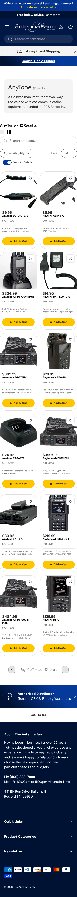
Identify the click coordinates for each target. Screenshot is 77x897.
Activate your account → (38, 7)
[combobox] (38, 39)
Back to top (38, 715)
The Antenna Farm (24, 887)
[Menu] (6, 26)
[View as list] (2, 132)
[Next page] (65, 669)
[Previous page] (11, 669)
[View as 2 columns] (9, 132)
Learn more (52, 15)
